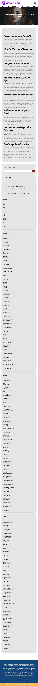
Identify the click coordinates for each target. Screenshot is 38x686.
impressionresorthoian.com (7, 473)
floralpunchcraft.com (6, 453)
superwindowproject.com (7, 343)
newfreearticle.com (6, 433)
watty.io (4, 399)
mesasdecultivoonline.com (7, 429)
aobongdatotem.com (6, 529)
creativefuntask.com (6, 564)
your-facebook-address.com (8, 634)
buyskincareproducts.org (7, 360)
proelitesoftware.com (6, 588)
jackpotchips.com (6, 586)
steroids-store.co (6, 315)
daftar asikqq (5, 218)
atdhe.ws (4, 324)
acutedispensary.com (6, 481)
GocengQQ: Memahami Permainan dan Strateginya (9, 166)
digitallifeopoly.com (6, 541)
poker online (5, 211)
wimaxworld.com (6, 301)
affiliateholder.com (6, 510)
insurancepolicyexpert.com (7, 268)
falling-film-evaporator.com (7, 476)
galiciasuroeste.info (6, 289)
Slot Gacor (28, 30)
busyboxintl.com (6, 414)
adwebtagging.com (6, 492)
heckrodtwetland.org (6, 326)
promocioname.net (6, 300)
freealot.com (5, 573)
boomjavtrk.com (5, 648)
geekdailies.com (5, 640)
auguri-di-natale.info (6, 246)
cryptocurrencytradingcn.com (8, 484)
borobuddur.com (5, 559)
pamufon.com (5, 601)
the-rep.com (5, 275)
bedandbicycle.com (6, 577)
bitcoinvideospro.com (6, 406)
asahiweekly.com (6, 574)
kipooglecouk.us (5, 338)
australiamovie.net (6, 239)
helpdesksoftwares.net (7, 519)
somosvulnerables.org (6, 599)
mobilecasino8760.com (7, 332)
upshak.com (5, 469)
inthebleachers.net (6, 357)
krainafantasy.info (6, 394)
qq (3, 223)
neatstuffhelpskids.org (7, 293)
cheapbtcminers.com (6, 567)
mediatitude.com (6, 260)
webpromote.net (6, 313)
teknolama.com (5, 424)
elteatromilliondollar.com (7, 418)
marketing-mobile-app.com (7, 451)
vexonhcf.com (5, 257)
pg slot (13, 665)
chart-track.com (6, 297)
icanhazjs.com (5, 346)
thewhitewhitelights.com (7, 323)
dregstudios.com (6, 291)
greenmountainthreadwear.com (8, 480)
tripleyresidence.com (6, 596)
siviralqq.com (5, 472)
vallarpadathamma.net (7, 421)
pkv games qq (24, 675)
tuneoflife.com (5, 507)
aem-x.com (5, 552)
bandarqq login (5, 227)
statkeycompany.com (6, 269)
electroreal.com (5, 532)
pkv (3, 222)
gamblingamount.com (6, 498)
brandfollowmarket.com (7, 488)
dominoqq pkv (5, 205)
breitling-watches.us (6, 250)
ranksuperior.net (6, 494)
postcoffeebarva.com (6, 417)
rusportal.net (5, 398)
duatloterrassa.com (6, 600)
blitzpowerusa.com (6, 435)
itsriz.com (4, 402)
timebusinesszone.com (7, 505)
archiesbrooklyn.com (6, 306)
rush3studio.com (6, 388)
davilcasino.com (5, 549)
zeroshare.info (5, 282)
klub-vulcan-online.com (7, 593)
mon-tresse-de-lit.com (7, 627)
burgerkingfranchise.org (7, 420)
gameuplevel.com (6, 555)
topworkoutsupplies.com (7, 537)
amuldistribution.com (6, 558)
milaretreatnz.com (6, 284)
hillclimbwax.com (6, 499)
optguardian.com (6, 547)
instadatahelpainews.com (7, 638)
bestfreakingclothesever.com (8, 474)
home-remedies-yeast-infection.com (9, 530)
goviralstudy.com (6, 349)
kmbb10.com (5, 444)
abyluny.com (5, 647)
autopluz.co (5, 254)
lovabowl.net (5, 521)
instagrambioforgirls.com (7, 442)
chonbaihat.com (5, 310)
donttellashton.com (6, 387)
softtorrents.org (5, 597)
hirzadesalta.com (6, 540)
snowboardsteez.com (7, 440)
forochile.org (5, 295)
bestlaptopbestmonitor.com (8, 319)
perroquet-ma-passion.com (7, 636)
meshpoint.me (5, 411)
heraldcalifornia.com (6, 578)
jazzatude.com (5, 279)
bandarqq (4, 212)
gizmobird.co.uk (5, 241)
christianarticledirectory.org (7, 368)
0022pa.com (5, 280)
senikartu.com (5, 396)
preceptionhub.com (6, 526)
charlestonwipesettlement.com (8, 487)
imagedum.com (5, 616)
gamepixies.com (6, 581)
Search (34, 171)
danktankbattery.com (6, 455)
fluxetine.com (5, 331)
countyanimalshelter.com (7, 491)
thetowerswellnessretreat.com (8, 618)
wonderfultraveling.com (7, 298)
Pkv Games (24, 30)
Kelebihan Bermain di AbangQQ (27, 166)
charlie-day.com (5, 458)
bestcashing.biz (5, 304)
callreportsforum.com (6, 644)
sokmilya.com (5, 645)
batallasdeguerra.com (6, 290)
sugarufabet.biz (5, 629)
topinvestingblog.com (6, 272)
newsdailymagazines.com (7, 525)
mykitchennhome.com (7, 339)
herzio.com (5, 391)
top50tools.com (5, 274)
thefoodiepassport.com (7, 342)
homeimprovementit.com (7, 522)
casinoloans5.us (5, 335)
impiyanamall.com (6, 545)
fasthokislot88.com (6, 584)
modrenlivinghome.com (7, 637)
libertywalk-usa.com (6, 238)
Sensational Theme (29, 684)
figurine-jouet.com (6, 633)
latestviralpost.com (6, 432)
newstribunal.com (6, 523)
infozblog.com (5, 309)
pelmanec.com (5, 383)
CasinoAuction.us (6, 336)
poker (4, 215)
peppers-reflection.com (7, 506)
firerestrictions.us (6, 305)
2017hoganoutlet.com (7, 381)
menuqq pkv (6, 664)
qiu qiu (4, 214)
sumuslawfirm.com (6, 477)
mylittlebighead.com (6, 571)
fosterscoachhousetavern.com (8, 428)
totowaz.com (5, 485)
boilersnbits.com (6, 431)
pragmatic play (17, 666)
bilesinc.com (5, 283)
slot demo (4, 208)
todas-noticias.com (6, 395)
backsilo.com (5, 470)
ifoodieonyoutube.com (7, 534)
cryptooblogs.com (6, 554)
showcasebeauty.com (7, 267)
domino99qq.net (6, 384)
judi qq (4, 203)
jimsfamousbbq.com (6, 237)
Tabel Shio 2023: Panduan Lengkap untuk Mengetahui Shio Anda (17, 193)
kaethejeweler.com (6, 621)
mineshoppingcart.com (7, 536)
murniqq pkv (29, 673)
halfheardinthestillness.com (7, 327)
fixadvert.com (5, 253)
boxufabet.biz (5, 630)
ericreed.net (5, 330)
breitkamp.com (5, 595)
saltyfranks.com (5, 276)
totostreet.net (5, 548)
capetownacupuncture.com (7, 405)
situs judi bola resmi (31, 672)
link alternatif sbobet (22, 673)
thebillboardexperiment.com (8, 625)
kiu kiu (4, 207)
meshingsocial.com (6, 448)
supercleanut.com (6, 575)
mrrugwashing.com (6, 465)
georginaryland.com (6, 320)
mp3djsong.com (5, 242)
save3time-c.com (6, 256)
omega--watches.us (6, 249)
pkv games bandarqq (24, 668)
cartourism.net (5, 350)
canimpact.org (5, 347)
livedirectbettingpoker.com (7, 459)
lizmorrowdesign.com (6, 611)
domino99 (23, 664)
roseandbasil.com (6, 321)
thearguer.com (5, 450)
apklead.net (5, 649)
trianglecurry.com (6, 615)
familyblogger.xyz (6, 590)
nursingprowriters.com (7, 479)
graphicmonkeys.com (6, 580)
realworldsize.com (6, 422)
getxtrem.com (5, 446)
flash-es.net (5, 468)
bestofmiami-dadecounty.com (8, 533)
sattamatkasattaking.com (7, 622)
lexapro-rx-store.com (6, 358)
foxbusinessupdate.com (7, 461)
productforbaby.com (6, 425)
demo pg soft (25, 672)
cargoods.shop (5, 403)
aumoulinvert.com (6, 341)
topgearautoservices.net (7, 632)
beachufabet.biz (6, 626)
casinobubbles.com (6, 543)
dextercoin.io (5, 367)
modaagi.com (5, 286)
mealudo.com (5, 457)
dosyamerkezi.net (6, 264)
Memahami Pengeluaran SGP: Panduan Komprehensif (15, 191)
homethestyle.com (6, 556)
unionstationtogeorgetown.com (8, 569)
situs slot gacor (25, 665)
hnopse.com (5, 500)
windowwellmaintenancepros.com (9, 509)
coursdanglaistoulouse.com (7, 243)
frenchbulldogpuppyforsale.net (8, 361)
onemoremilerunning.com (7, 439)
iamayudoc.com (5, 570)
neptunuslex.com (6, 245)
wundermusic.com (6, 560)
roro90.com (5, 390)
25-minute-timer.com (6, 563)
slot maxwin (20, 665)
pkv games (5, 220)
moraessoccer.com (6, 294)
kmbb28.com (5, 642)
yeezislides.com (5, 528)
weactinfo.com (5, 447)
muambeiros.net (5, 308)
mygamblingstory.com (7, 379)
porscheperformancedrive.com (8, 603)
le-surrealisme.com (6, 265)
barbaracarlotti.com (6, 354)
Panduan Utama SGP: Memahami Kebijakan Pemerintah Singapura (17, 188)
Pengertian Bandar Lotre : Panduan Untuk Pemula (14, 186)
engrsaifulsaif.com (6, 566)
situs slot (30, 665)
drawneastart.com (6, 582)
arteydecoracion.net (6, 316)
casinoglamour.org (6, 365)
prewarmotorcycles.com (7, 261)
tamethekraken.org (6, 604)
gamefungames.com (6, 562)
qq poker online (9, 675)
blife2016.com (5, 608)
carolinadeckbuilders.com (7, 271)
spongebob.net (5, 413)
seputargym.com (6, 544)
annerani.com (5, 278)
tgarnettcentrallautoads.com (8, 252)
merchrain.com (5, 641)
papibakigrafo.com (6, 345)
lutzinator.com (5, 606)
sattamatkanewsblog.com (7, 483)
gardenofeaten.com (6, 436)
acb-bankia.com (5, 466)
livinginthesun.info (6, 401)
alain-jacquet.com (6, 409)
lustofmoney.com (6, 503)
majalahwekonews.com (7, 380)
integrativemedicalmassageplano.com (9, 463)
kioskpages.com (5, 614)
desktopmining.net (6, 356)
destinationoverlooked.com (7, 496)
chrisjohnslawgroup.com (7, 592)
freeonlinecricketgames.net (7, 302)
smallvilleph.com (6, 287)
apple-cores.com (6, 352)
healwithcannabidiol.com (7, 612)
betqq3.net (5, 334)
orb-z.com (4, 427)
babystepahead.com (6, 495)
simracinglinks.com (6, 263)
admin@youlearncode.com (9, 30)
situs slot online (30, 675)
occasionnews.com (6, 502)
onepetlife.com (5, 623)
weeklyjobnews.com (6, 489)
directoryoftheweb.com (7, 385)
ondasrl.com (5, 607)
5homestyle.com (6, 369)
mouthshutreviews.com (7, 538)
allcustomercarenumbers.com (8, 589)
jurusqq (4, 204)
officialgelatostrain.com (7, 619)
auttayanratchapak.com (7, 416)
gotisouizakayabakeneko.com (8, 410)
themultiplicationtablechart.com (8, 364)
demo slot (10, 668)
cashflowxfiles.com (6, 443)
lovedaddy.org (5, 462)
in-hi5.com (5, 392)
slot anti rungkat (23, 666)
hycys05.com (5, 437)
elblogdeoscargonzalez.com (8, 312)
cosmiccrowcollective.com (7, 407)
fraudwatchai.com (6, 551)
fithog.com (5, 317)
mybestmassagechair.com (7, 328)
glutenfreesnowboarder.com (8, 610)
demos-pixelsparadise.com (7, 258)
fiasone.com (5, 454)
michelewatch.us (6, 248)
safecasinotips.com (6, 585)
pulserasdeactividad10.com (8, 353)
